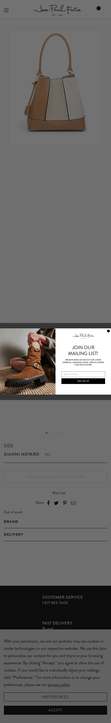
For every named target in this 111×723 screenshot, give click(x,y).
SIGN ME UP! (83, 381)
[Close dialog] (108, 330)
